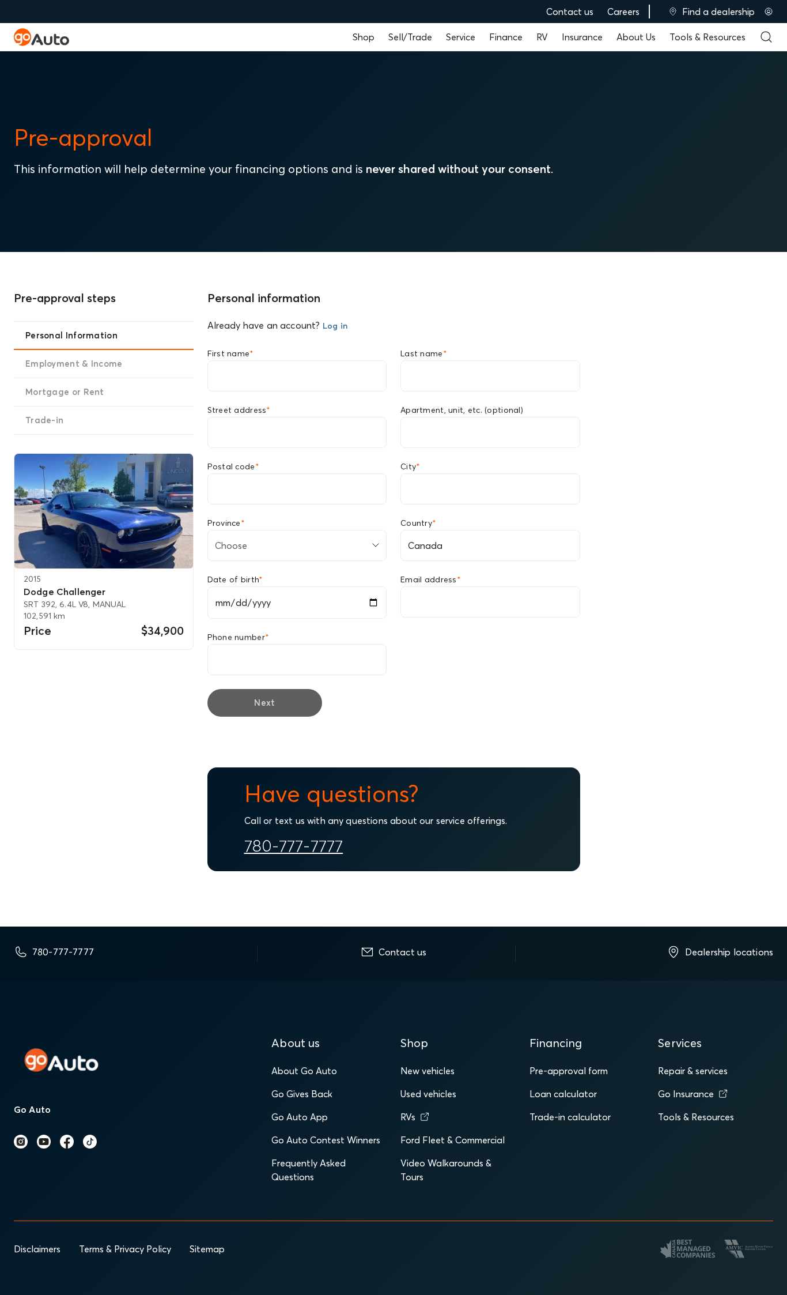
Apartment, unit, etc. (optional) (461, 410)
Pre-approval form (568, 1070)
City (410, 466)
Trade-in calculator (570, 1117)
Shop (363, 37)
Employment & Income (74, 363)
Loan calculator (563, 1094)
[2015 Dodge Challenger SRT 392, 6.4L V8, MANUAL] (103, 511)
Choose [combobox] (231, 545)
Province (226, 523)
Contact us (569, 11)
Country (418, 523)
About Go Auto (304, 1070)
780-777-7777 (293, 846)
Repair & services (693, 1070)
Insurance (582, 37)
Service (460, 37)
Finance (506, 37)
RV (542, 37)
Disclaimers (37, 1249)
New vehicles (427, 1070)
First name (230, 353)
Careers (623, 11)
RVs (407, 1117)
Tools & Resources (707, 37)
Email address (430, 579)
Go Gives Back (301, 1094)
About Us (636, 37)
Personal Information (71, 335)
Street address (239, 410)
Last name (423, 353)
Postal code (233, 466)
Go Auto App (299, 1117)
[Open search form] (766, 37)
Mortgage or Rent (64, 391)
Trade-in (44, 420)
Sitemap (207, 1249)
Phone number (238, 637)
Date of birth (235, 579)
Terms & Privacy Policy (125, 1249)
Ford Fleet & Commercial (452, 1140)
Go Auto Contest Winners (325, 1140)
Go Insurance (686, 1094)
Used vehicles (428, 1094)
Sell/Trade (410, 37)
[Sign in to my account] (768, 11)
